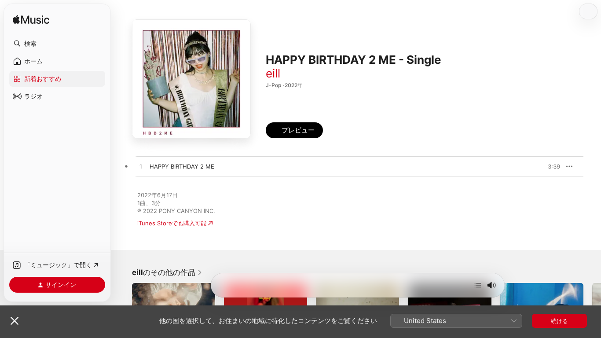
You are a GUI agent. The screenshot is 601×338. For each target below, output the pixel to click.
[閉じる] (14, 321)
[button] (57, 43)
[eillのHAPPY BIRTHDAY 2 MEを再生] (141, 167)
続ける (559, 320)
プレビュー (549, 166)
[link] (167, 272)
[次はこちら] (478, 285)
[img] (31, 20)
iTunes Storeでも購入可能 (171, 223)
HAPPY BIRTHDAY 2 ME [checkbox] (182, 166)
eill (273, 73)
